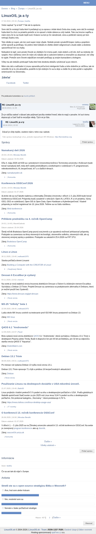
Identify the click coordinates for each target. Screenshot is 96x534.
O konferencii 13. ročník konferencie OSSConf (28, 412)
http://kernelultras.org (63, 137)
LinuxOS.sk (10, 3)
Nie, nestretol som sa (13, 499)
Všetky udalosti (47, 445)
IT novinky (12, 407)
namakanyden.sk (14, 173)
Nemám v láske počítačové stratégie (20, 508)
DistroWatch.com (14, 346)
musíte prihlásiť (29, 96)
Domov (5, 9)
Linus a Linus (9, 252)
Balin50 (21, 388)
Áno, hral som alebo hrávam (17, 490)
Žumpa (21, 9)
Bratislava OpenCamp (17, 242)
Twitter (26, 83)
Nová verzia (12, 298)
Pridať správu (87, 142)
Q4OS (36, 336)
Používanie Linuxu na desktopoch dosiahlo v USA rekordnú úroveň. (41, 384)
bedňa (27, 21)
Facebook (10, 83)
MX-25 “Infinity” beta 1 (14, 304)
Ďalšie (47, 441)
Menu (87, 3)
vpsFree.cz (56, 532)
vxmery (85, 105)
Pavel (20, 332)
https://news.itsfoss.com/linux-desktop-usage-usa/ (29, 402)
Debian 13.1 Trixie (12, 356)
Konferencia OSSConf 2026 (17, 183)
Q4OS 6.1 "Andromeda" (15, 327)
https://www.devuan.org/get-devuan (22, 294)
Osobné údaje (70, 530)
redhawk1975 (23, 256)
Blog (13, 9)
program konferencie (23, 428)
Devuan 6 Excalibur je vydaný (19, 275)
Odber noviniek (85, 530)
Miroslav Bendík (20, 155)
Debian (10, 373)
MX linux (11, 317)
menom (21, 280)
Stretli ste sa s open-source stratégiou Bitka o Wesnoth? (34, 485)
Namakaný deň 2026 (13, 150)
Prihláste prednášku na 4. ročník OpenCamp (27, 219)
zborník (41, 428)
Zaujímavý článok (15, 269)
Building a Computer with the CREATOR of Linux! (29, 265)
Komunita (12, 177)
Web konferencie (14, 209)
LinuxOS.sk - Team (37, 530)
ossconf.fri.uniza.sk (15, 432)
